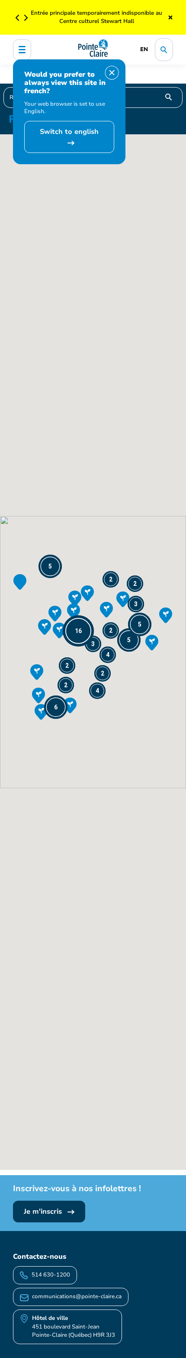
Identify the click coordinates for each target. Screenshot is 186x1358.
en (144, 49)
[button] (78, 631)
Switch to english (69, 131)
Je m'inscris (44, 1211)
